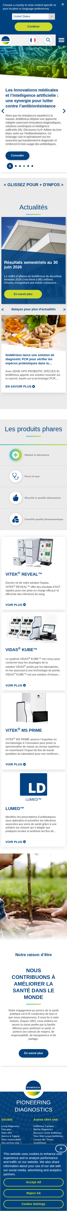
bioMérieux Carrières (44, 1133)
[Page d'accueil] (5, 40)
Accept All (33, 1182)
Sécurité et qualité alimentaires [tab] (43, 505)
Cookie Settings (34, 1204)
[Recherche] (48, 41)
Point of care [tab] (32, 483)
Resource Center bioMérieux (48, 1140)
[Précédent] (2, 114)
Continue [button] (33, 26)
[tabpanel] (33, 699)
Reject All (33, 1193)
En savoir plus (23, 301)
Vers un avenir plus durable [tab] (20, 173)
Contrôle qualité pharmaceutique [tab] (44, 526)
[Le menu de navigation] (61, 40)
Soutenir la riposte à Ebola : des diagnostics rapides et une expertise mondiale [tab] (16, 173)
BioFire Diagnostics (43, 1137)
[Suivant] (64, 114)
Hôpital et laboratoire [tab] (37, 462)
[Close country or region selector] (62, 4)
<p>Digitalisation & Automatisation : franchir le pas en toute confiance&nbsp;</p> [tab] (28, 173)
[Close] (61, 1148)
